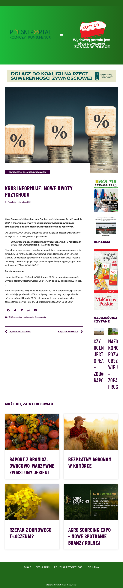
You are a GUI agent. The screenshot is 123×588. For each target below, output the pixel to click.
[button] (61, 35)
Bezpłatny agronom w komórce (89, 462)
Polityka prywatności (68, 567)
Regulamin (43, 567)
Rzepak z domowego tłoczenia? (30, 532)
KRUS (10, 317)
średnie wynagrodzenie (24, 317)
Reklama (93, 567)
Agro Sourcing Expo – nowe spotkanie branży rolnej (89, 536)
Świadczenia (40, 317)
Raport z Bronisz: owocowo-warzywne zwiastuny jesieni (31, 465)
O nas (27, 567)
